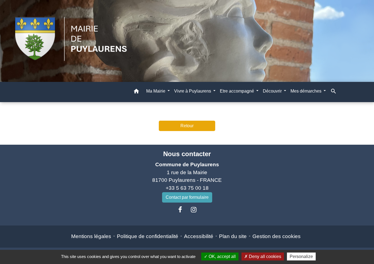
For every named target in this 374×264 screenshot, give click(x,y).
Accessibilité (198, 236)
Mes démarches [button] (306, 91)
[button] (136, 92)
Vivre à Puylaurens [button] (193, 91)
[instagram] (193, 209)
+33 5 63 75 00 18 (187, 188)
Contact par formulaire (187, 197)
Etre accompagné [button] (237, 91)
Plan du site (233, 236)
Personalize (301, 256)
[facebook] (180, 209)
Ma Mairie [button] (156, 91)
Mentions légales (91, 236)
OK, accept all (222, 256)
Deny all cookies (264, 256)
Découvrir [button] (273, 91)
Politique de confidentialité (147, 236)
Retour (187, 125)
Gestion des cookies (276, 236)
